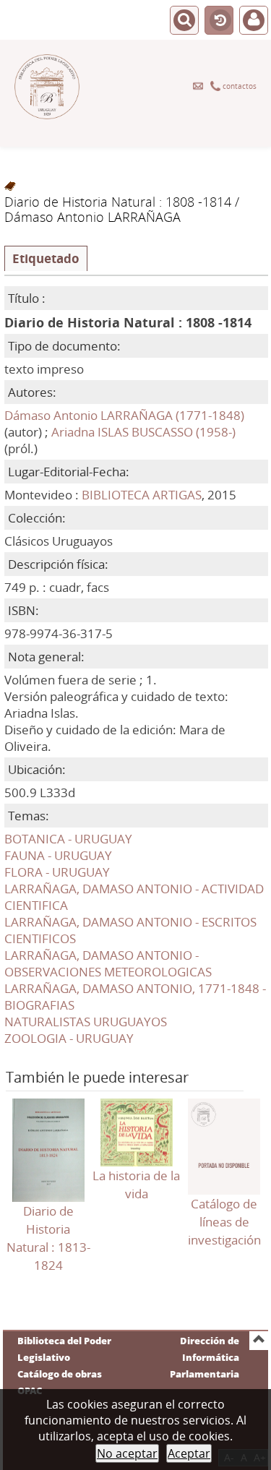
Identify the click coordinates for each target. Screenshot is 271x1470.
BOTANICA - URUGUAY (68, 838)
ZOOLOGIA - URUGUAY (69, 1038)
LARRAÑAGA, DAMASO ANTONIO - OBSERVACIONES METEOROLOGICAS (108, 963)
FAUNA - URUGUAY (58, 855)
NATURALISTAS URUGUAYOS (85, 1021)
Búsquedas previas (219, 21)
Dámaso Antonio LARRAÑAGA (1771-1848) (124, 415)
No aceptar (127, 1453)
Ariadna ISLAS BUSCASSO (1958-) (143, 432)
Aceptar (189, 1453)
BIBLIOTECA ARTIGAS (142, 494)
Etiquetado (45, 258)
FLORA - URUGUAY (57, 872)
